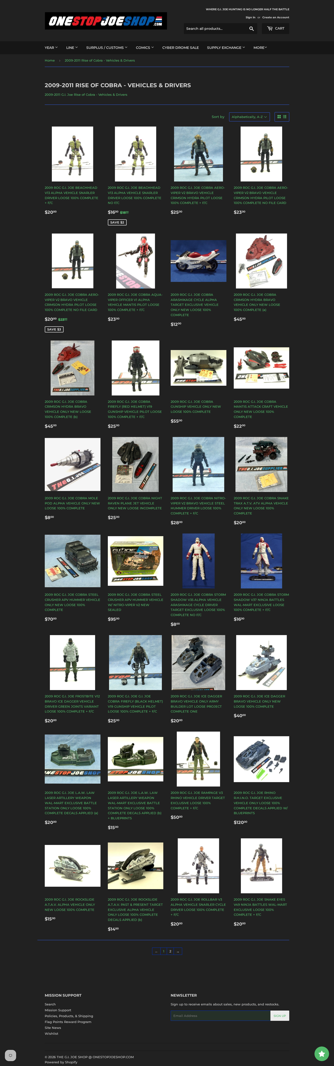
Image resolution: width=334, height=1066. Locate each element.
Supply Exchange (224, 47)
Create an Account (275, 17)
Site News (53, 1028)
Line (70, 47)
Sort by (218, 117)
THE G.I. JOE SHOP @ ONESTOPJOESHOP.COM (95, 1057)
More (259, 47)
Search (50, 1004)
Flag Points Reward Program (68, 1022)
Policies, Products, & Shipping (69, 1016)
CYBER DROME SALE (180, 47)
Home (50, 60)
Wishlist (51, 1033)
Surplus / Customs (105, 47)
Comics (143, 47)
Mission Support (58, 1010)
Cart (279, 28)
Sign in (251, 17)
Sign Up (280, 1016)
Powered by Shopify (61, 1062)
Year (50, 47)
